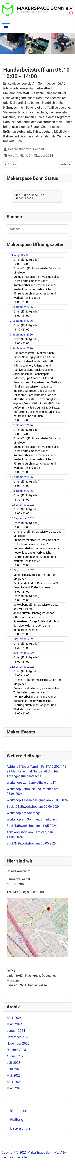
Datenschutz (20, 1128)
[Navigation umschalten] (6, 26)
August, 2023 (16, 1056)
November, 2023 (18, 1043)
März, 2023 (14, 1088)
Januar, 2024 (16, 1031)
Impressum (19, 1111)
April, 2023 (14, 1082)
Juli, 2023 (13, 1063)
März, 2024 (14, 1024)
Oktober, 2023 (16, 1050)
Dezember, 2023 (18, 1037)
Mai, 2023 (14, 1075)
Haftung (16, 1120)
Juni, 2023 (14, 1069)
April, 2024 (14, 1018)
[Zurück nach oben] (68, 1161)
